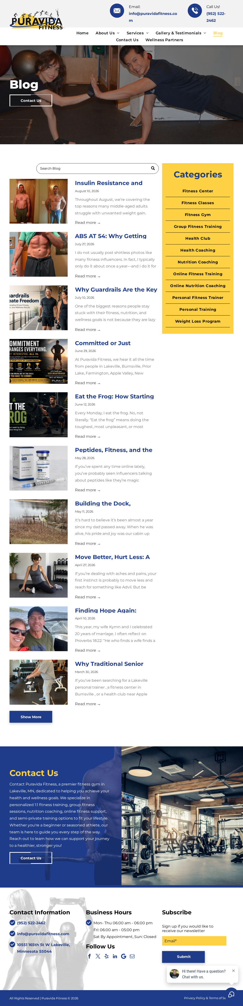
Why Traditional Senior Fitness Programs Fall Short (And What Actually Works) (116, 663)
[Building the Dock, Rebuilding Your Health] (38, 521)
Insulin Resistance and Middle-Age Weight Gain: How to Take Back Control (113, 183)
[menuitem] (82, 32)
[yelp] (106, 956)
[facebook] (89, 956)
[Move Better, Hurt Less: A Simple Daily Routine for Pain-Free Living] (38, 575)
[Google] (123, 956)
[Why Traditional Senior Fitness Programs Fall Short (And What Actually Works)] (38, 682)
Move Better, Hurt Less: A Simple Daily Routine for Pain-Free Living (112, 557)
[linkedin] (115, 956)
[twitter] (98, 956)
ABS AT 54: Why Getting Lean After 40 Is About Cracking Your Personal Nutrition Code (111, 236)
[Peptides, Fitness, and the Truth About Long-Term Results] (38, 468)
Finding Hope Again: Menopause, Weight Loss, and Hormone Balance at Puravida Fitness (113, 610)
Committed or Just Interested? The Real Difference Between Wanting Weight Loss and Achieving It (114, 343)
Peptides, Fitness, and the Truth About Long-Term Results (113, 450)
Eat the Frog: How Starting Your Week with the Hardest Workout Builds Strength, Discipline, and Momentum (114, 396)
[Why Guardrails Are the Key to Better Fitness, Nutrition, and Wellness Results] (38, 307)
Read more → (88, 222)
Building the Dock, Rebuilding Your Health (109, 503)
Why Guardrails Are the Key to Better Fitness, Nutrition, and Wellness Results (116, 289)
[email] (132, 956)
